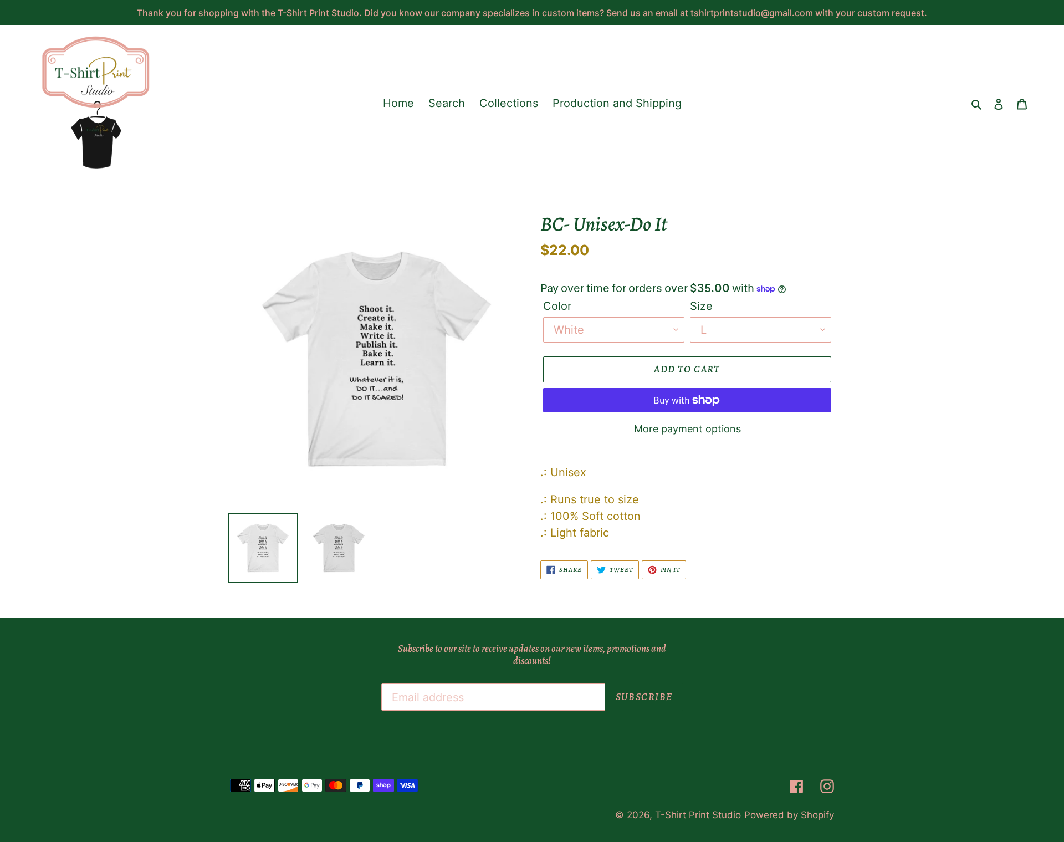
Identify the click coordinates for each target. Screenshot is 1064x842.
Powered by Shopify (789, 814)
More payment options (687, 429)
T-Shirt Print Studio (698, 814)
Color (557, 306)
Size (701, 306)
